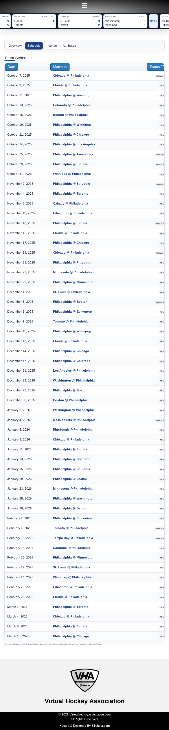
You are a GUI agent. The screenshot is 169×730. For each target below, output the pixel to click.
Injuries (52, 45)
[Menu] (84, 5)
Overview (15, 45)
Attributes (69, 45)
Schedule (34, 45)
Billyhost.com (101, 725)
